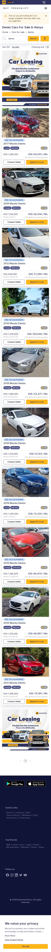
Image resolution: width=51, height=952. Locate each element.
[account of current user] (46, 8)
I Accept (25, 946)
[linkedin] (16, 875)
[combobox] (11, 2)
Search (33, 38)
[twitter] (21, 875)
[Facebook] (7, 875)
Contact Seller (14, 162)
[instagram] (12, 875)
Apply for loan (37, 162)
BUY (6, 8)
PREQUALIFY (20, 8)
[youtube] (25, 875)
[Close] (46, 16)
